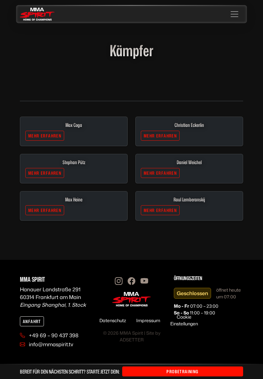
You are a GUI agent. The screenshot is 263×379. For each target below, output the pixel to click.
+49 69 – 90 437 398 (54, 335)
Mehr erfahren (44, 136)
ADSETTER (132, 340)
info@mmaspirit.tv (51, 344)
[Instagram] (119, 281)
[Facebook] (131, 281)
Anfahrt (32, 321)
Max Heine (73, 199)
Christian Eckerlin (189, 124)
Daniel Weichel (189, 162)
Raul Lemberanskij (189, 199)
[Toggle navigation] (234, 14)
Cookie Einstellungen (184, 320)
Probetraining (182, 371)
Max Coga (73, 124)
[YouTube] (144, 281)
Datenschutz (112, 320)
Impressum (148, 320)
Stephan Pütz (74, 162)
